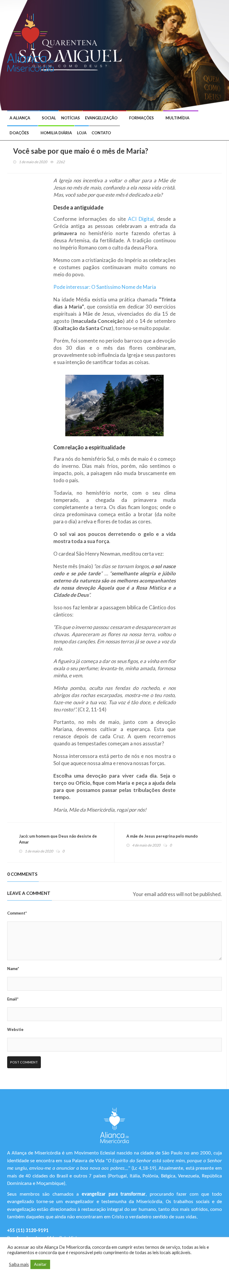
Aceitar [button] (40, 1264)
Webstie (15, 1029)
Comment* (17, 913)
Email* (12, 999)
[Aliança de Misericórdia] (32, 42)
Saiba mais (19, 1264)
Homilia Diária (56, 132)
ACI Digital (141, 219)
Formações (141, 117)
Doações (19, 132)
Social (49, 117)
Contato (101, 132)
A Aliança (20, 117)
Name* (13, 968)
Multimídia (177, 117)
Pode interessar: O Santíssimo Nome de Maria (104, 287)
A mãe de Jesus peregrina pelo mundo (162, 836)
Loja (81, 132)
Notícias (70, 117)
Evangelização (101, 117)
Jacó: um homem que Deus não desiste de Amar (58, 839)
